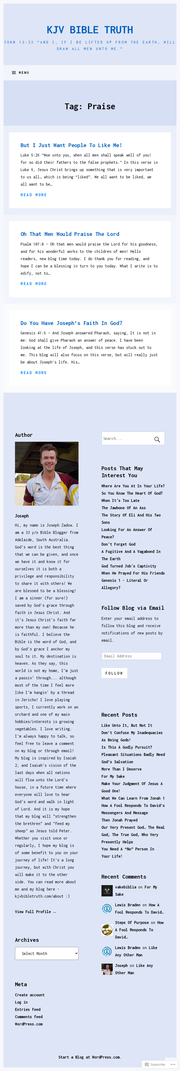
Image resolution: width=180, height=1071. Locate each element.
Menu (24, 72)
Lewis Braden (127, 905)
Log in (21, 1002)
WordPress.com (28, 1024)
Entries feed (27, 1009)
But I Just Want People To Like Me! (71, 145)
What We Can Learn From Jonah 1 (133, 798)
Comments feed (28, 1016)
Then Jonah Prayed (119, 820)
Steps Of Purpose (132, 922)
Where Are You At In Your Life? (133, 486)
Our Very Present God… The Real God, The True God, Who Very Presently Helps (133, 834)
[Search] (133, 438)
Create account (30, 995)
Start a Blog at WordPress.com (89, 1057)
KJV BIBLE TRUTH (90, 29)
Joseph (22, 515)
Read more (34, 194)
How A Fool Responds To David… (139, 929)
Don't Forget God (118, 544)
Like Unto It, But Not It (126, 725)
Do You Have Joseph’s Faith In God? (71, 323)
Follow (114, 673)
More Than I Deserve (121, 769)
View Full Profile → (35, 911)
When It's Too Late (120, 500)
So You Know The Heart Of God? (132, 493)
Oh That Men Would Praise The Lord (70, 234)
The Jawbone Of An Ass (123, 507)
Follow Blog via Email (132, 608)
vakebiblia (125, 887)
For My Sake (113, 776)
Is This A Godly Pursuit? (126, 747)
